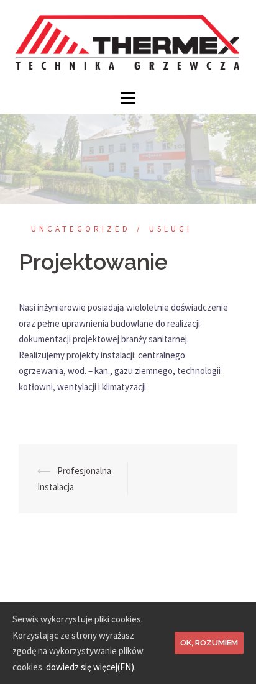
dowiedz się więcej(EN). (91, 667)
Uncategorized (80, 229)
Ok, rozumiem (209, 642)
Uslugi (170, 229)
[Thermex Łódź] (128, 42)
